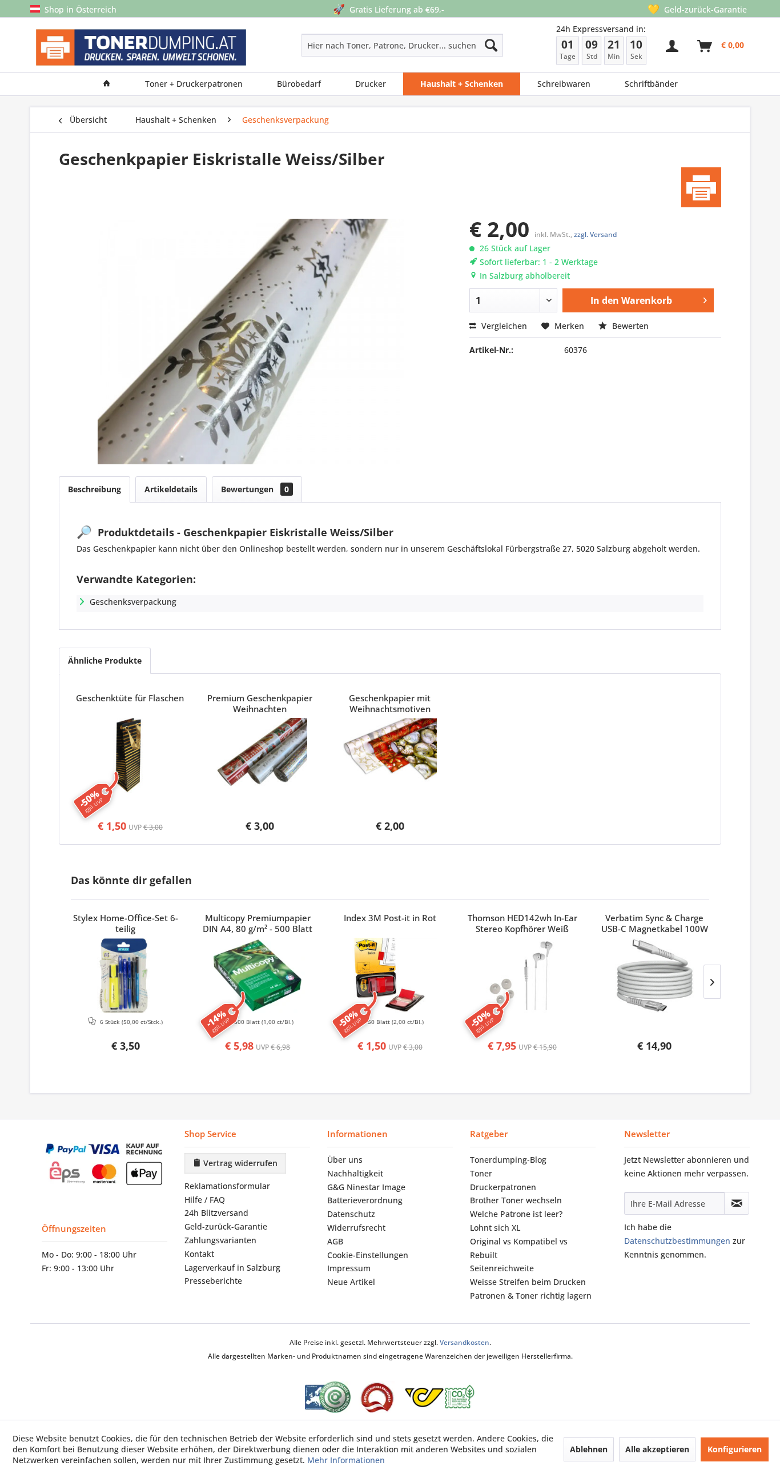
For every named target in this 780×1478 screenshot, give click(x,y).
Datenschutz (351, 1213)
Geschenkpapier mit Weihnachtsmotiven (390, 703)
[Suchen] (491, 45)
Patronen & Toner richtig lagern (531, 1295)
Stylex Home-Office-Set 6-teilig (125, 923)
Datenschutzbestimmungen (677, 1240)
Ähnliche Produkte (105, 660)
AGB (335, 1241)
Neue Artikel (351, 1281)
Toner (481, 1173)
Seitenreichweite (502, 1268)
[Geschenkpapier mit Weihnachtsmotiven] (390, 755)
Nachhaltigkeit (355, 1173)
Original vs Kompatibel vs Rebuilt (519, 1248)
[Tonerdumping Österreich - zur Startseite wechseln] (141, 47)
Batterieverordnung (365, 1200)
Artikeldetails (171, 489)
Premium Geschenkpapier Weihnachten (259, 703)
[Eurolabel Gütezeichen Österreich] (328, 1397)
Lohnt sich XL (495, 1227)
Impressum (349, 1268)
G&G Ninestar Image (366, 1187)
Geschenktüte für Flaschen (130, 698)
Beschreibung (94, 489)
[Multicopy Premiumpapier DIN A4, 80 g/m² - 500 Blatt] (258, 975)
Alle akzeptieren (657, 1449)
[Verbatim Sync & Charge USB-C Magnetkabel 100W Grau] (654, 975)
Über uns (345, 1159)
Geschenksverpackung (133, 601)
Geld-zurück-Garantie (225, 1226)
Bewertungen (255, 489)
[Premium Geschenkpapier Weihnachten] (260, 755)
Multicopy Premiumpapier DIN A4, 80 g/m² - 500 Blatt (257, 923)
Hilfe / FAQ (204, 1199)
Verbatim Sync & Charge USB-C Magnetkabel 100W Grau (654, 924)
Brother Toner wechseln (516, 1200)
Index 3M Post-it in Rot (390, 918)
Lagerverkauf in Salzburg (232, 1267)
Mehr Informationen (346, 1460)
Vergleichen (503, 325)
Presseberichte (213, 1280)
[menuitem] (362, 45)
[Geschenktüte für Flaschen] (130, 755)
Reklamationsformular (227, 1185)
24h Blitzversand (216, 1212)
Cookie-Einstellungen (367, 1255)
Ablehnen (589, 1449)
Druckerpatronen (503, 1187)
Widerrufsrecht (356, 1227)
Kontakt (199, 1253)
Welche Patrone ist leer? (516, 1213)
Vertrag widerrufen (239, 1163)
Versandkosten (464, 1342)
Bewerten (629, 325)
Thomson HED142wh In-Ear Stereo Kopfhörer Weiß (522, 923)
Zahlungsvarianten (220, 1240)
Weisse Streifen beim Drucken (528, 1281)
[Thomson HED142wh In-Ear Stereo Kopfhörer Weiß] (522, 975)
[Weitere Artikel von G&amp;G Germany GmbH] (701, 187)
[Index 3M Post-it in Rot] (390, 975)
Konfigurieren (734, 1449)
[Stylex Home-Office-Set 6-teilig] (125, 975)
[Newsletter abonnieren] (736, 1203)
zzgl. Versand (595, 234)
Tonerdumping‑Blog (508, 1159)
